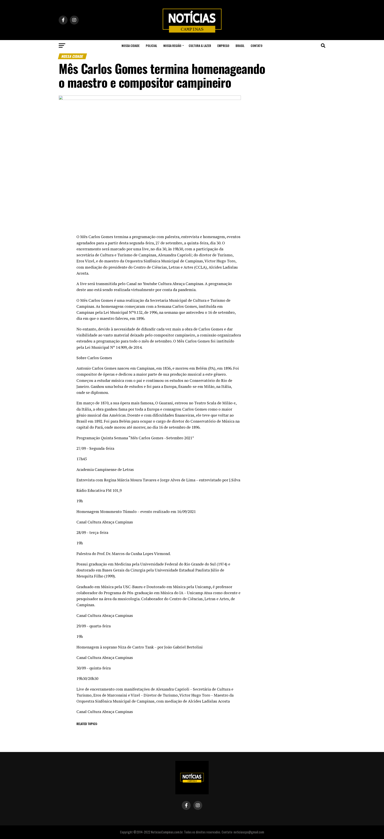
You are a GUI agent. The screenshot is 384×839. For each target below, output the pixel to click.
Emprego (223, 45)
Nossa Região (172, 45)
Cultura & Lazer (200, 45)
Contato (256, 45)
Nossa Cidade (131, 45)
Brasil (240, 45)
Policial (151, 45)
